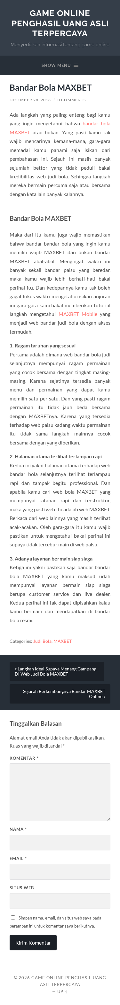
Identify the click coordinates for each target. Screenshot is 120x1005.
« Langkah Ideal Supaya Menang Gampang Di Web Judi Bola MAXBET (55, 671)
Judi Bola (42, 641)
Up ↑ (62, 991)
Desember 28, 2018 (30, 99)
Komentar (24, 758)
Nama (18, 829)
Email (18, 858)
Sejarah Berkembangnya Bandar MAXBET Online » (64, 694)
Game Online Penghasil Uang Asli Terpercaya (60, 23)
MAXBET (62, 641)
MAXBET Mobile (78, 314)
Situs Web (22, 887)
